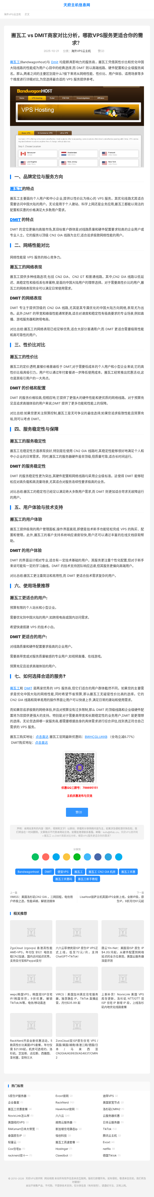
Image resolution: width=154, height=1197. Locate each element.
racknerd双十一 (20, 1155)
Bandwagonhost (28, 871)
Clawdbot (64, 1155)
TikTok (110, 1129)
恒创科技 (63, 1135)
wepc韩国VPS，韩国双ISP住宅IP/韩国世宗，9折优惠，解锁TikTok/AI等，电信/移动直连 (31, 998)
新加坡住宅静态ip (69, 1129)
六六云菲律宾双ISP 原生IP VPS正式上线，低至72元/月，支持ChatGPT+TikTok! (77, 952)
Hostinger (64, 1148)
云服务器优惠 (113, 1115)
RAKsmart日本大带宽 (23, 1129)
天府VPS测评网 (129, 832)
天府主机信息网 (77, 5)
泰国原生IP (17, 1135)
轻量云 (14, 1142)
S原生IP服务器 (19, 1095)
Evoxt (108, 1142)
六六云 (63, 1115)
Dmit (54, 62)
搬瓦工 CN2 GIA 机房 (102, 871)
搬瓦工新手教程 (88, 879)
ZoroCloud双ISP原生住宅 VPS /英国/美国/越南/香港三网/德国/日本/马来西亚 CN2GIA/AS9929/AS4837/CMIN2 (77, 1049)
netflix (109, 1148)
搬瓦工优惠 (128, 871)
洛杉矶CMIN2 (113, 1109)
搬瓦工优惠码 (63, 879)
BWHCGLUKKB (96, 737)
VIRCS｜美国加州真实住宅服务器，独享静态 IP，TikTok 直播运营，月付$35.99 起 (77, 998)
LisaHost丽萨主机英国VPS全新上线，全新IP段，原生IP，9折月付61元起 (112, 899)
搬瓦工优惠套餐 (20, 1109)
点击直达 (42, 737)
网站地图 (49, 1178)
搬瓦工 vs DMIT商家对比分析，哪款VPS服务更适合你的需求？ (78, 835)
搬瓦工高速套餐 (67, 1142)
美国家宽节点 (113, 1102)
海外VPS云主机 (12, 14)
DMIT (15, 219)
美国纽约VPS (18, 1122)
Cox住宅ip (16, 1148)
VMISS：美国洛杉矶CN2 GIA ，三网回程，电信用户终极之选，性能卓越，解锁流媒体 (41, 899)
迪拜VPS (110, 1095)
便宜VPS (63, 871)
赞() (99, 51)
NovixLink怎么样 (20, 1115)
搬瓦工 (15, 62)
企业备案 (15, 1102)
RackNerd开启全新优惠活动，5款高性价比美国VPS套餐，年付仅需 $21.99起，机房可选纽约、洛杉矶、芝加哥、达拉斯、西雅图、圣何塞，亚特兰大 (31, 1049)
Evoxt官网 (64, 1095)
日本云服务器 (113, 1122)
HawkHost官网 (67, 1109)
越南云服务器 (66, 1122)
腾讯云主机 (112, 1135)
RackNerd (65, 1102)
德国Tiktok (112, 1155)
